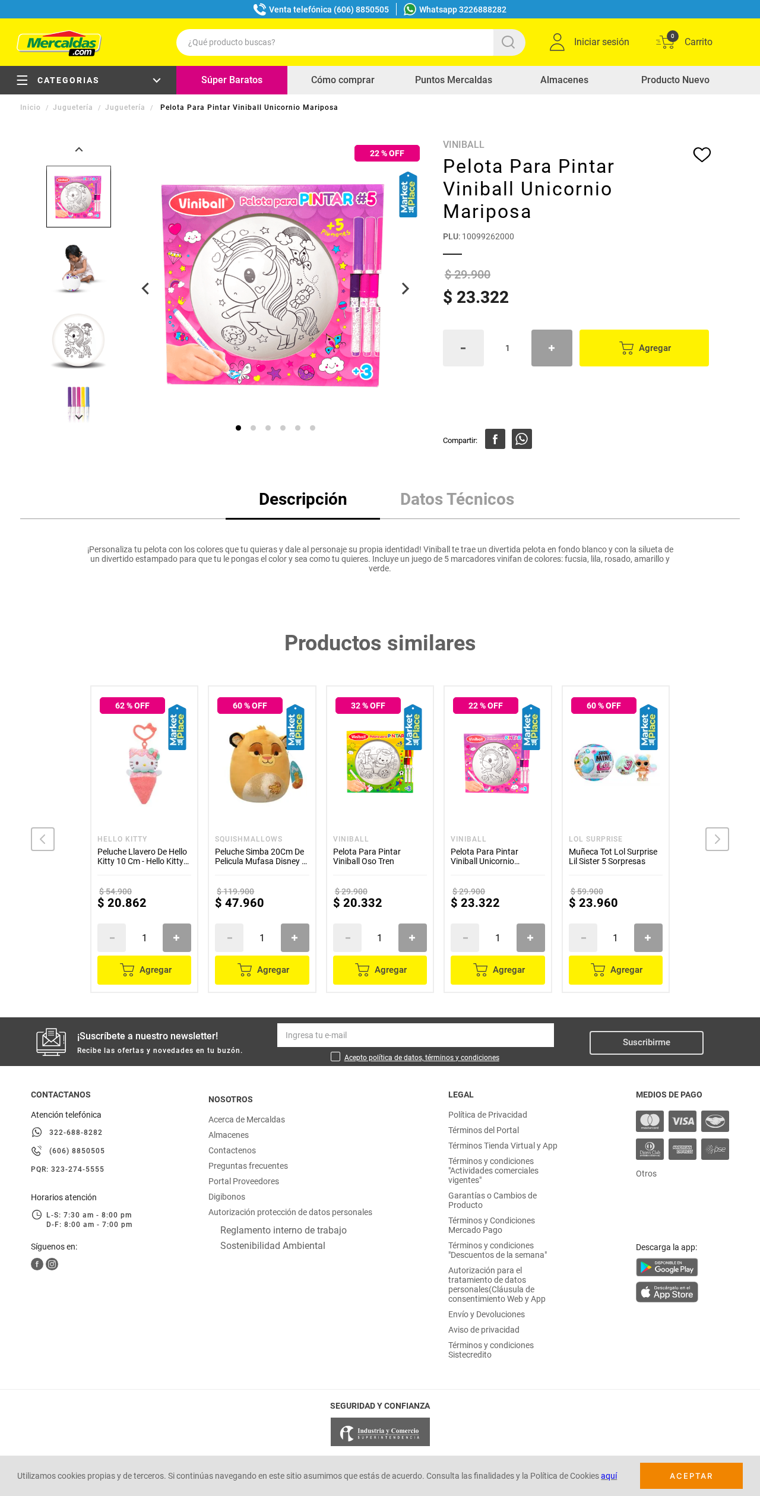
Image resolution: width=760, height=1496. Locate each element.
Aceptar (691, 1476)
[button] (43, 839)
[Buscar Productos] (510, 42)
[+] (551, 348)
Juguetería (73, 107)
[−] (463, 348)
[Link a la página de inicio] (31, 107)
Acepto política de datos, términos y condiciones (421, 1058)
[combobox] (350, 42)
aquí (609, 1476)
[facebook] (495, 439)
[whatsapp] (522, 439)
